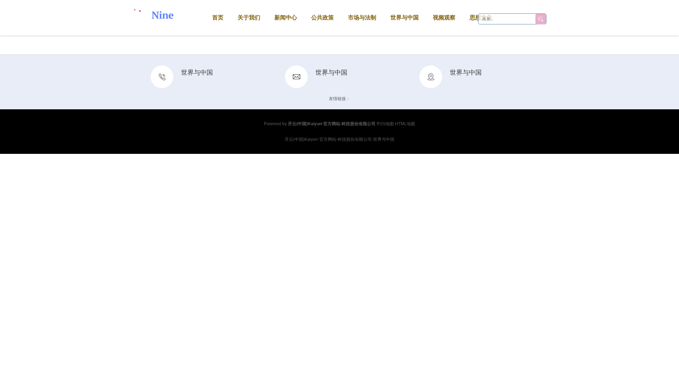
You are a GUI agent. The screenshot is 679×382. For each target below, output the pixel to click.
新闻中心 (285, 18)
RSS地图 (385, 123)
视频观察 (444, 18)
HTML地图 (405, 123)
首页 (218, 18)
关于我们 (249, 18)
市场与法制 (362, 18)
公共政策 (322, 18)
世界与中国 (404, 18)
